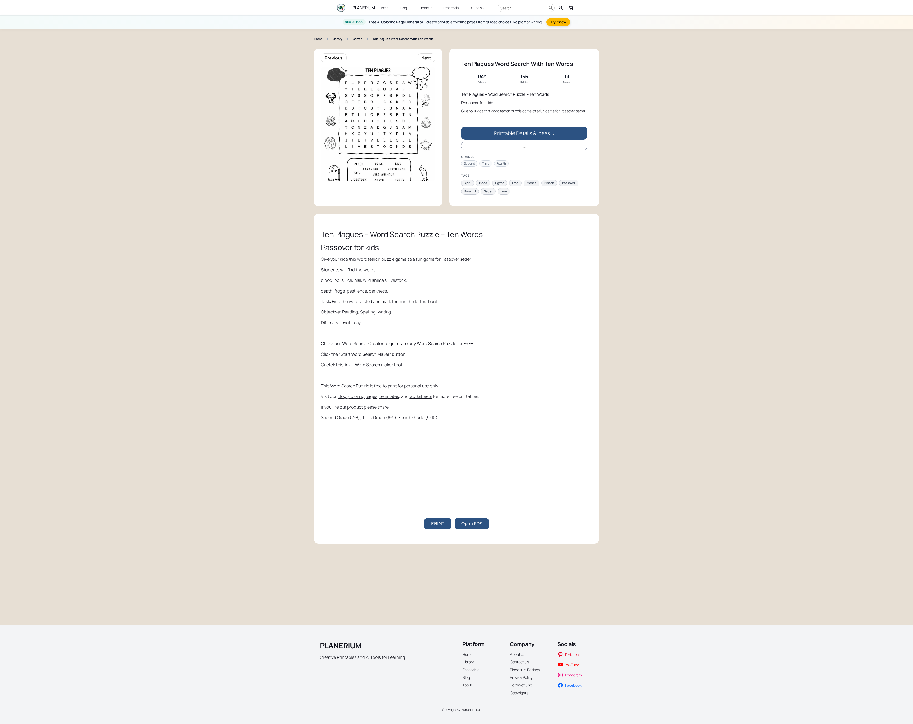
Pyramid (470, 191)
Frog (515, 183)
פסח (504, 191)
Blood (483, 183)
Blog (342, 396)
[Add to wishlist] (524, 146)
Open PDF (471, 523)
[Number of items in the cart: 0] (570, 7)
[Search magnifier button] (550, 8)
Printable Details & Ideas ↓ (524, 133)
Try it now (558, 22)
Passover (568, 183)
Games (358, 39)
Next (426, 58)
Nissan (549, 183)
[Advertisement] (456, 461)
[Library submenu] (431, 8)
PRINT (437, 523)
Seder (488, 191)
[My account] (560, 8)
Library (337, 39)
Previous (334, 58)
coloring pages (362, 396)
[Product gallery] (378, 124)
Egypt (499, 183)
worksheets (420, 396)
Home (318, 39)
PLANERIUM (363, 7)
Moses (531, 183)
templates (389, 396)
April (467, 183)
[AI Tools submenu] (483, 8)
